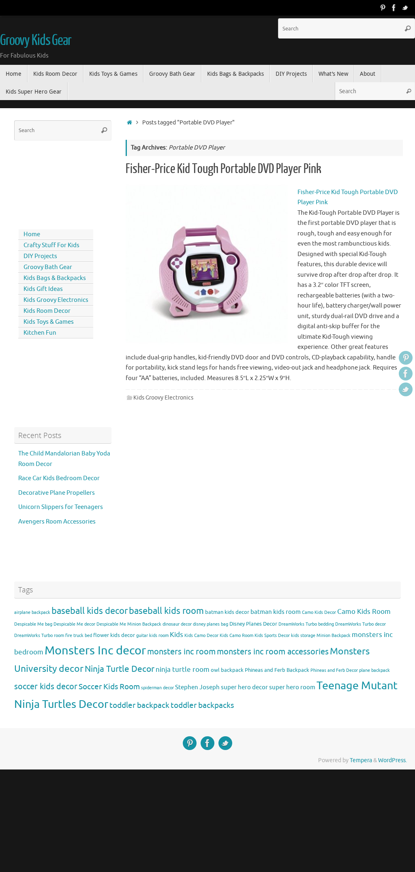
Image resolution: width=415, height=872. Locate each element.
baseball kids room (166, 611)
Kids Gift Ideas (43, 289)
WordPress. (392, 760)
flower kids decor (114, 635)
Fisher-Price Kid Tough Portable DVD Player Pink (223, 169)
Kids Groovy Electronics (163, 397)
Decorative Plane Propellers (56, 493)
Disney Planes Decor (253, 623)
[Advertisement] (50, 183)
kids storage (303, 635)
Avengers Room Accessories (57, 522)
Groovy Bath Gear (48, 267)
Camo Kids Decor (319, 612)
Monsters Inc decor (95, 650)
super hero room (292, 687)
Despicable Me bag (33, 624)
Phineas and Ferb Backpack (277, 670)
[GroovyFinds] (382, 7)
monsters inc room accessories (273, 651)
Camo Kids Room (364, 611)
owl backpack (227, 670)
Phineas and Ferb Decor (334, 670)
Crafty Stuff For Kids (51, 245)
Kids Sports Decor (272, 635)
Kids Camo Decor (201, 635)
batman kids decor (227, 612)
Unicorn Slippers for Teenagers (60, 507)
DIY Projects (40, 256)
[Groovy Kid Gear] (394, 7)
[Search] (407, 28)
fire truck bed (78, 635)
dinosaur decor (177, 624)
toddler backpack (139, 705)
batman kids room (275, 612)
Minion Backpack (334, 635)
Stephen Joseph (197, 687)
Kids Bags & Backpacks (55, 278)
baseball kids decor (89, 611)
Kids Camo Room (236, 635)
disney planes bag (210, 624)
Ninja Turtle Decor (119, 669)
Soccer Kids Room (109, 687)
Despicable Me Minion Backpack (128, 624)
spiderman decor (157, 687)
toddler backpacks (202, 705)
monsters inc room (181, 651)
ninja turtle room (183, 669)
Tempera (361, 760)
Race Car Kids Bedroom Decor (59, 478)
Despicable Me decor (74, 624)
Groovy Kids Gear (35, 40)
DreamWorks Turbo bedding (306, 624)
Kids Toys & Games (49, 322)
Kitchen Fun (40, 333)
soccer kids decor (45, 686)
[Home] (129, 122)
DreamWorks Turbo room (39, 635)
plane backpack (374, 670)
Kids (176, 634)
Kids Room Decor (47, 311)
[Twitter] (405, 7)
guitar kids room (152, 635)
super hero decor (244, 687)
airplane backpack (32, 612)
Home (32, 234)
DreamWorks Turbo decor (360, 624)
